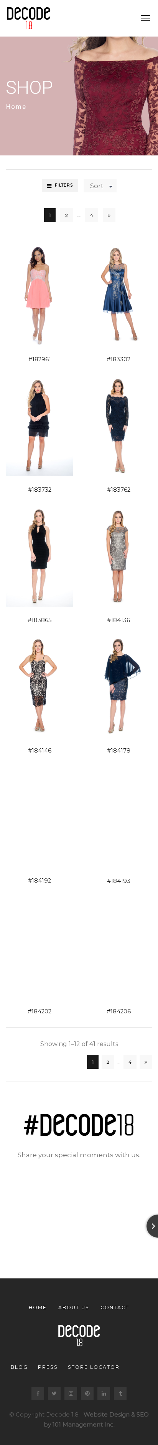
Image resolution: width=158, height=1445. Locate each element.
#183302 (118, 359)
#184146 (39, 750)
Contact (114, 1307)
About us (73, 1307)
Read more (30, 294)
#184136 (118, 620)
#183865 (40, 620)
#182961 (39, 359)
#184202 (39, 1011)
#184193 (118, 881)
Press (48, 1367)
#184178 (118, 750)
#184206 (119, 1011)
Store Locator (94, 1367)
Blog (19, 1367)
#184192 (39, 880)
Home (16, 106)
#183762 (118, 489)
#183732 (39, 489)
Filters (64, 185)
